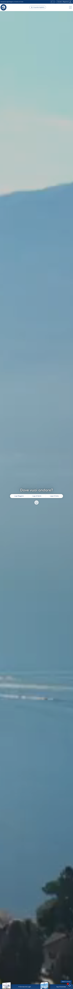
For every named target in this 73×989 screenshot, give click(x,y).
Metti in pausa (66, 981)
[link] (36, 502)
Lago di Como (54, 496)
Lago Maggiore (19, 496)
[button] (52, 2)
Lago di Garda (36, 496)
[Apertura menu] (70, 7)
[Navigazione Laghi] (3, 7)
